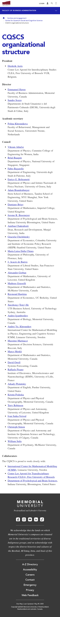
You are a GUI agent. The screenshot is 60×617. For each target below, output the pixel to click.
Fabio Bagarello (16, 168)
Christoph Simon (16, 426)
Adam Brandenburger (18, 190)
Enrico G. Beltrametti (19, 179)
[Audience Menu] (47, 3)
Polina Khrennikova (18, 123)
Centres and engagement (16, 18)
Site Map (19, 604)
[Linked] (36, 519)
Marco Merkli (15, 351)
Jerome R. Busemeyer (19, 215)
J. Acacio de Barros (17, 261)
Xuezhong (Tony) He (18, 304)
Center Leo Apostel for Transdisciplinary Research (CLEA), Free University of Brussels (31, 475)
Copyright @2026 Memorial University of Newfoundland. (30, 607)
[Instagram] (24, 519)
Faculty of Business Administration (19, 10)
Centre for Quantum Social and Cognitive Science (24, 20)
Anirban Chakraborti (18, 226)
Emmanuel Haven (17, 89)
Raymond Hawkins (17, 294)
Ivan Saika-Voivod (17, 416)
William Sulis (15, 441)
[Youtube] (30, 519)
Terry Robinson (15, 405)
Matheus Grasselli (17, 283)
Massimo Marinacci (18, 340)
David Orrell (14, 362)
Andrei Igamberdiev (18, 315)
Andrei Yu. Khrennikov (19, 326)
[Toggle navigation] (56, 3)
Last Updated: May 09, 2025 (34, 604)
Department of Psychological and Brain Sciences (32, 480)
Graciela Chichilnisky (19, 236)
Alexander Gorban (17, 272)
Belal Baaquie (15, 157)
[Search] (52, 3)
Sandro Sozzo (15, 100)
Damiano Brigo (15, 204)
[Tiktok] (42, 519)
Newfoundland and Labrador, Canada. (30, 609)
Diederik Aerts (15, 66)
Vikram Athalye (16, 147)
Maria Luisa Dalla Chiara (20, 251)
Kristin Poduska (16, 394)
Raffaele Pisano (15, 369)
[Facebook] (18, 519)
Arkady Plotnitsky (17, 383)
